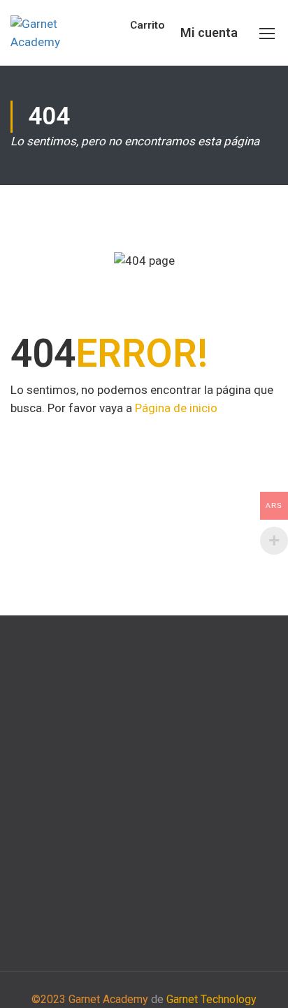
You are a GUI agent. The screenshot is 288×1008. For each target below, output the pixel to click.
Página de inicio (176, 408)
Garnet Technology (211, 999)
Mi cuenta (209, 32)
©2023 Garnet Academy (89, 999)
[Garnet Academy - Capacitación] (55, 33)
